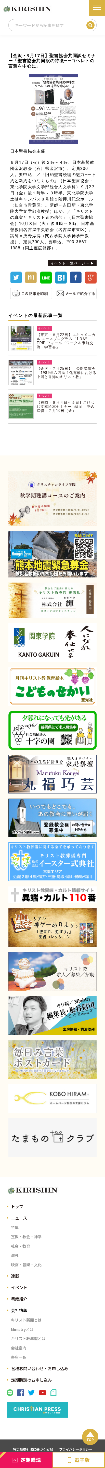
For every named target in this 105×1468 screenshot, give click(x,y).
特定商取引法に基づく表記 (33, 1449)
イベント (19, 1287)
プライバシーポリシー (75, 1449)
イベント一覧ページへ (70, 263)
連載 (15, 1276)
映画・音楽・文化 (26, 1264)
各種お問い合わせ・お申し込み (39, 1368)
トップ (17, 1206)
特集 (15, 1227)
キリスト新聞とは (26, 1320)
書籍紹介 (19, 1299)
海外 (15, 1255)
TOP (90, 1439)
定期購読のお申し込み (31, 1380)
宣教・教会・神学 (26, 1236)
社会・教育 (20, 1246)
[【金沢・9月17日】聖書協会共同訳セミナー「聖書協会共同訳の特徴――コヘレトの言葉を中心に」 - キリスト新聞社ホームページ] (61, 282)
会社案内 (18, 1348)
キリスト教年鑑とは (28, 1338)
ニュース (19, 1218)
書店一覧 (18, 1357)
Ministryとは (22, 1329)
